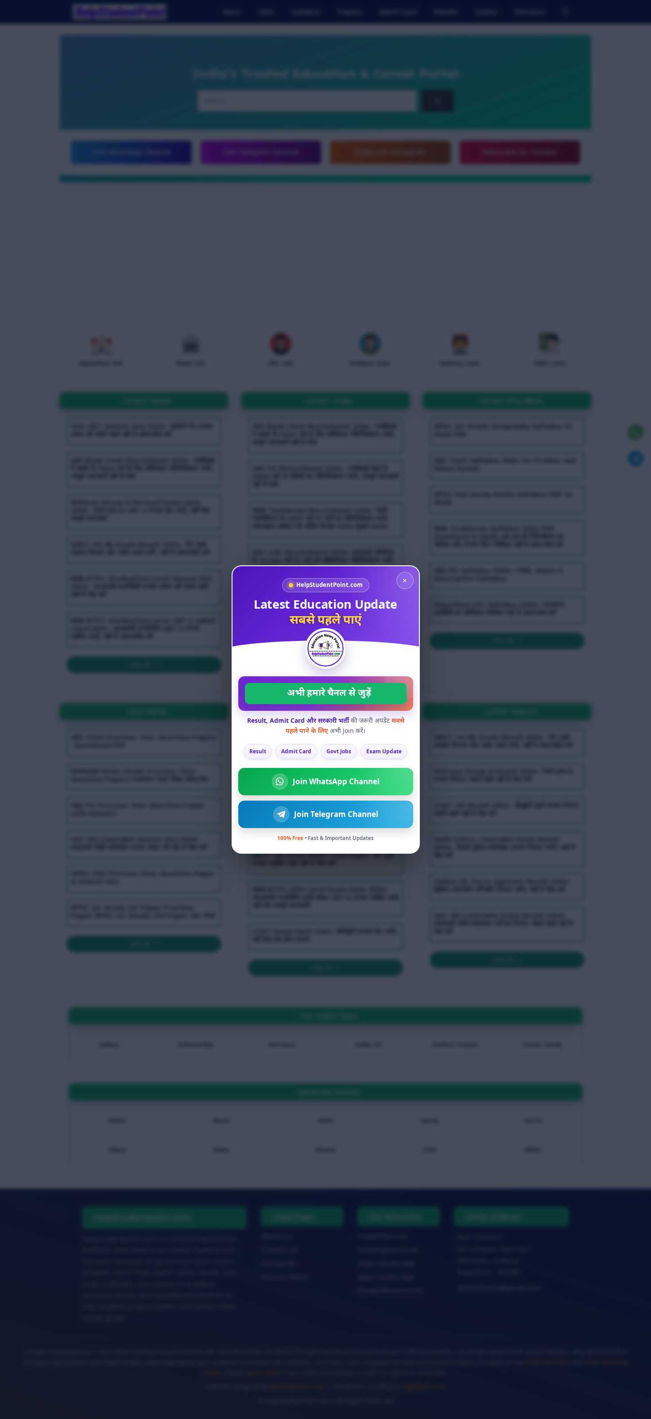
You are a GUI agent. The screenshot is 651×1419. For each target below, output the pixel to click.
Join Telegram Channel (336, 814)
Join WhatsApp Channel (336, 781)
